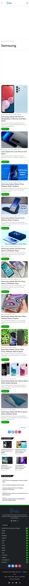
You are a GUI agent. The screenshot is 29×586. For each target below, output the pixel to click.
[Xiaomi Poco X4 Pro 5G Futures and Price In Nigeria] (7, 444)
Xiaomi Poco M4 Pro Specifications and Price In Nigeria (20, 451)
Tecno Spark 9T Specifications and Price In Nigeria (20, 467)
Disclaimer (22, 576)
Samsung (4, 535)
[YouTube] (15, 521)
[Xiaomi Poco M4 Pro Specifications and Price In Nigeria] (21, 444)
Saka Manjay (5, 149)
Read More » (5, 129)
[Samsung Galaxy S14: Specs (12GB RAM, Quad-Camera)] (14, 369)
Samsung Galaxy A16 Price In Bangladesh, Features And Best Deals (13, 119)
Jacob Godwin (5, 114)
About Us (17, 576)
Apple (3, 547)
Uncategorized (5, 559)
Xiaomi (3, 550)
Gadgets (4, 557)
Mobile (7, 41)
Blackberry (4, 562)
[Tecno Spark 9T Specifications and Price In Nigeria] (21, 460)
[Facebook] (12, 521)
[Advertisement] (14, 21)
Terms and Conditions (14, 579)
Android (4, 538)
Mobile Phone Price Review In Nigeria (11, 528)
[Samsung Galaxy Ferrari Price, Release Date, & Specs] (14, 205)
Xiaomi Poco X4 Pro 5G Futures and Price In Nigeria (7, 451)
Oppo (3, 540)
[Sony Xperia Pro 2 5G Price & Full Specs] (14, 139)
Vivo (3, 543)
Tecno (3, 545)
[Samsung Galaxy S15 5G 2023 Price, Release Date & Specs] (14, 337)
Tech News (4, 555)
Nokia (3, 533)
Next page (23, 427)
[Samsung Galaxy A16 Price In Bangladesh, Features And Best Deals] (14, 99)
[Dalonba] (9, 3)
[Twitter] (13, 521)
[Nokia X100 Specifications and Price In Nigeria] (7, 460)
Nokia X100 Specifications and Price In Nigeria (6, 467)
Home (3, 41)
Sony (3, 552)
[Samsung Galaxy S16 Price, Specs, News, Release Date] (14, 400)
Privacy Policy (11, 576)
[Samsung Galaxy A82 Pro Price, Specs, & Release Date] (14, 269)
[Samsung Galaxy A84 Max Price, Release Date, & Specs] (14, 303)
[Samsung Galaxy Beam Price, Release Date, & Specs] (14, 172)
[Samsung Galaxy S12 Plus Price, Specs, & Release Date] (14, 238)
